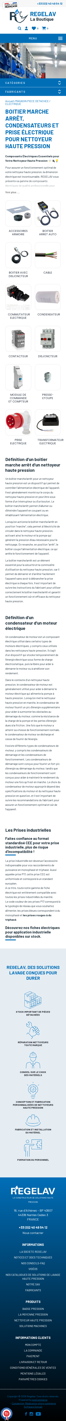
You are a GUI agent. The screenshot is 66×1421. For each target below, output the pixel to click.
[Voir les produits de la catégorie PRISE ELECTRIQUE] (18, 422)
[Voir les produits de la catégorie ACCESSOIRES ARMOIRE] (18, 213)
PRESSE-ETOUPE (48, 396)
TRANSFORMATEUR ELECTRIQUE (49, 441)
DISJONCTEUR (47, 356)
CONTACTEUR (18, 356)
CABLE (47, 273)
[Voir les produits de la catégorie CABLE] (48, 255)
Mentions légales (33, 1373)
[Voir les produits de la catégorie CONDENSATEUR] (48, 297)
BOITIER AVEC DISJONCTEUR (18, 274)
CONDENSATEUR (48, 314)
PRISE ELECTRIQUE (18, 441)
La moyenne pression (33, 1314)
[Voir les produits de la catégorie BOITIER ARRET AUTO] (48, 213)
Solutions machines (33, 1326)
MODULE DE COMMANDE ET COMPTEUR (18, 398)
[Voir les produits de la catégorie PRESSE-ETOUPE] (48, 377)
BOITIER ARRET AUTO (47, 232)
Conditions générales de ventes (33, 1367)
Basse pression (33, 1308)
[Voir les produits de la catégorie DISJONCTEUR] (48, 339)
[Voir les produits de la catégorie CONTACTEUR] (18, 339)
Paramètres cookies (33, 1379)
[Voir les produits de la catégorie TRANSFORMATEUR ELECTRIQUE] (48, 422)
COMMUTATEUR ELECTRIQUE (19, 316)
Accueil (9, 101)
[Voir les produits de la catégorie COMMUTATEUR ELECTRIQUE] (18, 297)
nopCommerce (39, 1399)
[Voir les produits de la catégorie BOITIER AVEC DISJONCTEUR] (18, 255)
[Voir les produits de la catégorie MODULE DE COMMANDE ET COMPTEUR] (18, 377)
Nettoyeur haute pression (33, 1320)
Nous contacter (33, 1233)
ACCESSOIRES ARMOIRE (18, 232)
